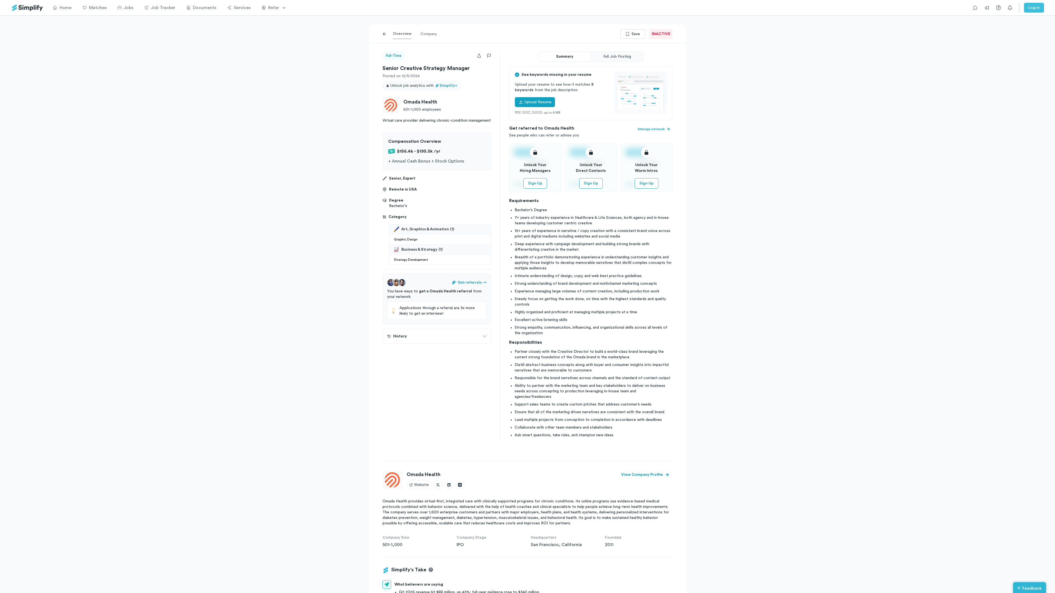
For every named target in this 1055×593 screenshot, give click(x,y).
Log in (1034, 8)
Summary (564, 56)
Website (421, 485)
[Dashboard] (27, 7)
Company (428, 34)
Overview (402, 34)
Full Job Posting (617, 56)
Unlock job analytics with (423, 86)
